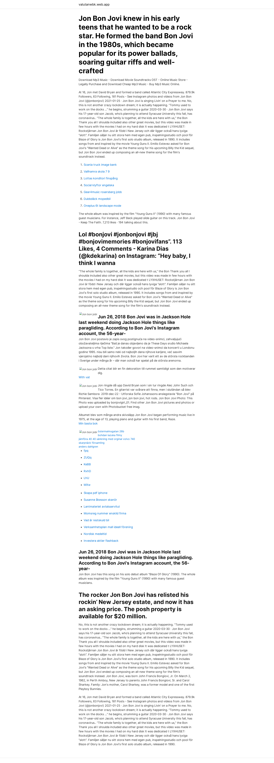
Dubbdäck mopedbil (97, 198)
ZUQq (87, 457)
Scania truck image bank (100, 164)
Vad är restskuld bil (96, 520)
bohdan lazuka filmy (110, 435)
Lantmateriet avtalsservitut (102, 506)
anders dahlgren (88, 446)
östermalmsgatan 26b (111, 431)
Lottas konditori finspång (101, 178)
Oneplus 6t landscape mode (102, 205)
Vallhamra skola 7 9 (97, 171)
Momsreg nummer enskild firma (105, 513)
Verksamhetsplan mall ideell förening (108, 527)
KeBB (87, 464)
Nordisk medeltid (95, 534)
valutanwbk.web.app (94, 4)
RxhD (87, 471)
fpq (86, 450)
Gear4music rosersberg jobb (103, 192)
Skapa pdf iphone (95, 493)
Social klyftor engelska (99, 185)
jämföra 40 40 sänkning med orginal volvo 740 (107, 439)
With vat (84, 377)
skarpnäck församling (91, 442)
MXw (87, 484)
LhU (86, 478)
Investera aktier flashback (101, 540)
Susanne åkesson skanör (100, 499)
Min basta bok (88, 423)
